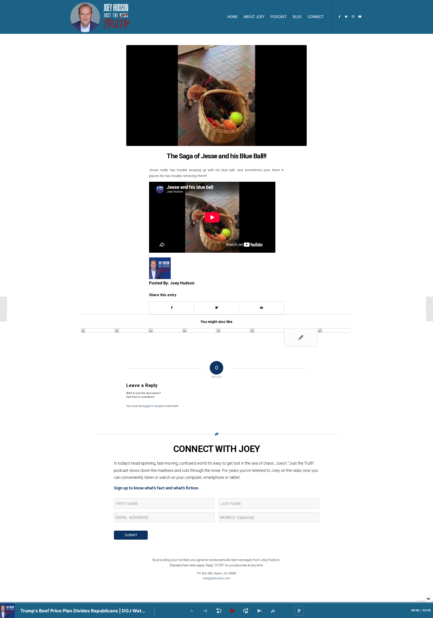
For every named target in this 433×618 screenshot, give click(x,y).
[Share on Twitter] (216, 308)
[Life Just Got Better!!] (334, 337)
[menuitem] (232, 17)
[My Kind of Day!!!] (266, 337)
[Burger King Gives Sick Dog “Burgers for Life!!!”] (233, 337)
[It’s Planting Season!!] (97, 337)
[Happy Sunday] (131, 337)
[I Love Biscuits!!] (300, 337)
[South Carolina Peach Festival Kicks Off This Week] (3, 309)
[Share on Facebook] (171, 308)
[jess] (216, 95)
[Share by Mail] (261, 308)
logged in (148, 406)
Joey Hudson (182, 283)
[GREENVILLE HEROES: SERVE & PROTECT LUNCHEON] (165, 337)
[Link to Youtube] (359, 16)
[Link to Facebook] (339, 16)
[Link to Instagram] (353, 16)
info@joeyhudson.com (216, 578)
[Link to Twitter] (346, 16)
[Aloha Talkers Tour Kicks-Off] (199, 337)
